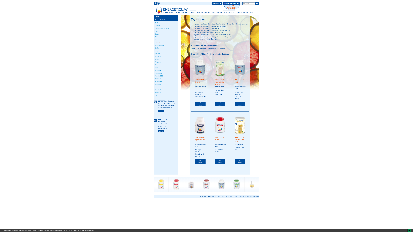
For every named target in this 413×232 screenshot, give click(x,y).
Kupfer (157, 48)
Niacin (157, 59)
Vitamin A (158, 70)
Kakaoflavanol (159, 45)
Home (193, 12)
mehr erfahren (200, 104)
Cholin (157, 31)
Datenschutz (212, 196)
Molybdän (158, 56)
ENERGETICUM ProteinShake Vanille (239, 139)
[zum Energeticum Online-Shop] (155, 120)
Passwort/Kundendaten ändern (249, 196)
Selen (156, 68)
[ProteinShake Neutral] (220, 68)
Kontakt (230, 196)
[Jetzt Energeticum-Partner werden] (155, 102)
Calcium (157, 26)
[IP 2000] (200, 68)
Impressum (203, 196)
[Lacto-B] (191, 184)
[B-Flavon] (206, 184)
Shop (251, 12)
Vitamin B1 (158, 73)
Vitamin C (158, 84)
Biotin (156, 23)
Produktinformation (203, 12)
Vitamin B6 (158, 81)
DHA (156, 37)
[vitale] (240, 68)
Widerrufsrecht (222, 196)
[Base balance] (236, 184)
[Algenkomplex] (200, 125)
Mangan (157, 54)
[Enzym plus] (161, 184)
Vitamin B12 (159, 76)
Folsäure (157, 42)
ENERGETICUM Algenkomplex (200, 138)
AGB (236, 196)
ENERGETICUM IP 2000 (199, 81)
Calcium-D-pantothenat (162, 28)
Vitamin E (158, 90)
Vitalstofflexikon (229, 12)
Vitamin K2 (158, 93)
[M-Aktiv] (220, 125)
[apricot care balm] (251, 184)
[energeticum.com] (172, 10)
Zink (156, 95)
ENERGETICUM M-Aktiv (219, 138)
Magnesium (158, 51)
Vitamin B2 (158, 79)
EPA (156, 40)
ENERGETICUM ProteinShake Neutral (219, 82)
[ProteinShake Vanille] (240, 125)
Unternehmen (217, 12)
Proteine (157, 65)
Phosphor (158, 62)
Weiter (161, 111)
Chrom (157, 34)
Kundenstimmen (242, 12)
